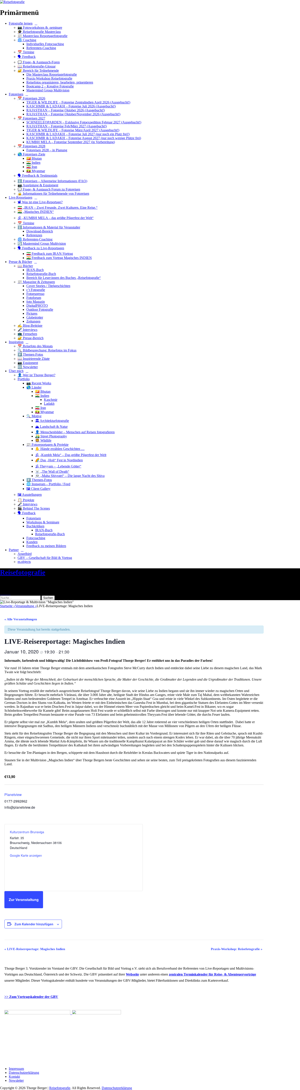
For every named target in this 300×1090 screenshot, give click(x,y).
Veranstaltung (26, 606)
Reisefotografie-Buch (41, 274)
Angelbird (25, 554)
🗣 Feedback (27, 57)
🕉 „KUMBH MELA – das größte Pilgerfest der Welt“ (56, 218)
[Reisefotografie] (12, 2)
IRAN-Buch (35, 270)
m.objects (24, 562)
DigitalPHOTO (37, 305)
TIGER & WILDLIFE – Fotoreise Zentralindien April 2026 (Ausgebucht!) (78, 102)
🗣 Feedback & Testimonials (37, 175)
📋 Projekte (26, 500)
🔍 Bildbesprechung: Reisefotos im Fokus (47, 350)
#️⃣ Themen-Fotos (30, 354)
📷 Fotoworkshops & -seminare (40, 27)
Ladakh (49, 403)
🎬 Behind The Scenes (34, 508)
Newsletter (16, 1080)
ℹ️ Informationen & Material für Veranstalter (49, 227)
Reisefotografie (22, 572)
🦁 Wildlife (43, 440)
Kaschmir (50, 399)
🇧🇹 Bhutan (34, 158)
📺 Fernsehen (27, 334)
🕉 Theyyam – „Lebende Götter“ (58, 466)
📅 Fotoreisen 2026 (31, 98)
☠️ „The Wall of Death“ (52, 471)
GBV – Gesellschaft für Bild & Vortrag (45, 558)
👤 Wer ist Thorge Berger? (36, 375)
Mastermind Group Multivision (47, 90)
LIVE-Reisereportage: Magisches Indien (34, 949)
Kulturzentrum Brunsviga (27, 832)
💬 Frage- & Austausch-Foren (39, 62)
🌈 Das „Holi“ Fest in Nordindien (59, 460)
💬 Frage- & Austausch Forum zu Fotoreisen (49, 189)
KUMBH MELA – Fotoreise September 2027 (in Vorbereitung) (70, 142)
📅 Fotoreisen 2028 (31, 146)
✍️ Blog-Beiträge (30, 325)
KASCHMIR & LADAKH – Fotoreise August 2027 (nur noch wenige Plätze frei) (83, 138)
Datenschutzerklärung (24, 1072)
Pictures (31, 313)
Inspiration (16, 342)
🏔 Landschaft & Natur (51, 426)
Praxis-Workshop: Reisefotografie (236, 949)
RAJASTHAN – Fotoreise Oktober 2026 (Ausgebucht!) (65, 110)
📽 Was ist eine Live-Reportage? (40, 202)
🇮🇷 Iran (31, 167)
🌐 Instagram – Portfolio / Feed (48, 484)
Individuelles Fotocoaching (45, 44)
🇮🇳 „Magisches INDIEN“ (36, 212)
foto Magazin (35, 301)
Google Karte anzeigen (26, 855)
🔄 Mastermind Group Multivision (42, 243)
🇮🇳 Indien (33, 162)
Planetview (13, 794)
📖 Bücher (25, 266)
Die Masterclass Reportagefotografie (51, 74)
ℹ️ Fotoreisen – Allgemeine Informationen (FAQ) (52, 181)
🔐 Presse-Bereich (30, 338)
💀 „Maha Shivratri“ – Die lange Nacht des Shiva (70, 476)
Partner (14, 550)
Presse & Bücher (20, 262)
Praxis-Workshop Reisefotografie (49, 78)
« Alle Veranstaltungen (20, 619)
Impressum (16, 1068)
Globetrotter (34, 317)
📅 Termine (26, 52)
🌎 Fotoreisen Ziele (31, 154)
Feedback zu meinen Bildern (46, 546)
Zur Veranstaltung (24, 899)
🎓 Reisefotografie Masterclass (39, 32)
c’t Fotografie (35, 290)
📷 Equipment (28, 363)
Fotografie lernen (21, 23)
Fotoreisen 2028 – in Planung (46, 150)
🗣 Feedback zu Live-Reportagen (41, 248)
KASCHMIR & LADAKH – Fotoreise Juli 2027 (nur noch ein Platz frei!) (78, 134)
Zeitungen (33, 321)
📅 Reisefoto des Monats (35, 346)
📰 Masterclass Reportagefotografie (42, 36)
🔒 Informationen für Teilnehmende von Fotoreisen (53, 193)
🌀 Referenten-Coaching (35, 239)
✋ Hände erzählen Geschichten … (60, 449)
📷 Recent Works (38, 383)
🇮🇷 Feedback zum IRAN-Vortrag (49, 253)
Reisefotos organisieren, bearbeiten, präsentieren (59, 82)
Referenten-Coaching (41, 48)
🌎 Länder (34, 387)
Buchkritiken (35, 526)
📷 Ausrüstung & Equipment (38, 185)
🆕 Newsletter (28, 367)
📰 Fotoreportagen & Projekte (47, 444)
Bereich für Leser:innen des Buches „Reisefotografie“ (63, 278)
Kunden (32, 542)
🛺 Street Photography (51, 436)
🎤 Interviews (27, 330)
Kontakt (14, 1076)
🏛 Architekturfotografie (52, 421)
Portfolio (24, 379)
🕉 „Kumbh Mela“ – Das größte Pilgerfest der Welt (70, 455)
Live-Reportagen (20, 197)
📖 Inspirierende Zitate (34, 358)
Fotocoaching (35, 538)
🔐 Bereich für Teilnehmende (38, 70)
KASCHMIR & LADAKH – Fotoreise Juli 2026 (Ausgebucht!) (71, 106)
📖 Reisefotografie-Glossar (37, 66)
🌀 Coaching (27, 40)
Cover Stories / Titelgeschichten (48, 286)
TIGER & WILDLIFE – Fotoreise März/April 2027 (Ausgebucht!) (72, 130)
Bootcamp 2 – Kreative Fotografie (50, 86)
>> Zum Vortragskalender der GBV (31, 997)
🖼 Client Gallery (38, 489)
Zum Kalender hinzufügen (33, 924)
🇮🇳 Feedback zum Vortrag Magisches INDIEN (59, 258)
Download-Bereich (39, 231)
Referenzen (34, 235)
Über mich (16, 371)
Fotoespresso (35, 294)
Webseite (132, 974)
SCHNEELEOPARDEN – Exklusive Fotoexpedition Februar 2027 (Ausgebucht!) (83, 122)
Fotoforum (33, 298)
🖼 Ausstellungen (30, 494)
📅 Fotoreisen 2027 (31, 118)
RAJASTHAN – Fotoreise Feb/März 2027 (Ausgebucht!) (66, 126)
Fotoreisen (16, 94)
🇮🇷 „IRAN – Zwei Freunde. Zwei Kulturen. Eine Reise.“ (58, 207)
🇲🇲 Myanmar (35, 171)
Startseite (7, 606)
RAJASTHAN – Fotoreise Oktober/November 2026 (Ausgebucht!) (73, 114)
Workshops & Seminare (42, 522)
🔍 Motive (34, 416)
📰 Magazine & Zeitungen (36, 282)
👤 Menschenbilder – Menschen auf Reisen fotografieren (75, 432)
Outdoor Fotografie (39, 309)
